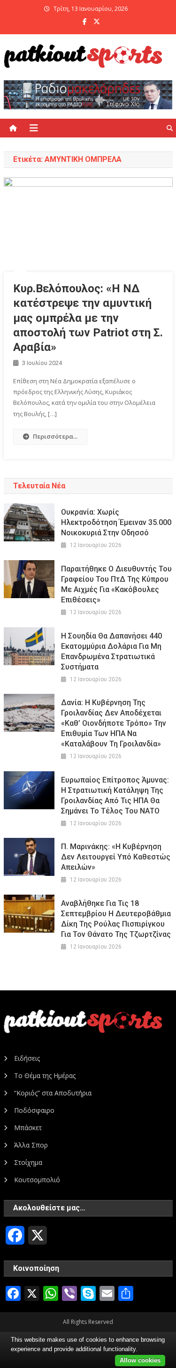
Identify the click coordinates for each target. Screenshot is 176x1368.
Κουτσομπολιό (37, 1179)
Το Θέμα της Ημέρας (45, 1075)
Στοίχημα (28, 1162)
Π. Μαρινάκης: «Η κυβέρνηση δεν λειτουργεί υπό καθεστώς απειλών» (115, 857)
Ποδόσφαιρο (34, 1110)
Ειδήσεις (27, 1058)
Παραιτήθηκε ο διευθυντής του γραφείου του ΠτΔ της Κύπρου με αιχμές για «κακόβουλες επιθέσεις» (116, 584)
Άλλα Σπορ (31, 1144)
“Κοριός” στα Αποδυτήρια (53, 1092)
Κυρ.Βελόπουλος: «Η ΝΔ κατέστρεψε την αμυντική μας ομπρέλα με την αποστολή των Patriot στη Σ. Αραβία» (88, 318)
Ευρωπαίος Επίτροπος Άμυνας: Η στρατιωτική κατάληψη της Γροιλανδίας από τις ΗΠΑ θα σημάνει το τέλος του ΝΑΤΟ (115, 795)
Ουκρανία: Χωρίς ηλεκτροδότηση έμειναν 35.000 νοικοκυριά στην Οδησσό (116, 522)
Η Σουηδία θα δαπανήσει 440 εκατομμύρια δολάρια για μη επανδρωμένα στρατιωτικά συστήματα (111, 651)
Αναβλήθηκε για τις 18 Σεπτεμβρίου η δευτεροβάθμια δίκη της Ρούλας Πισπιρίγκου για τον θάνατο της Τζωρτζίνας (116, 919)
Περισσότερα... (55, 436)
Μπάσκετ (28, 1127)
